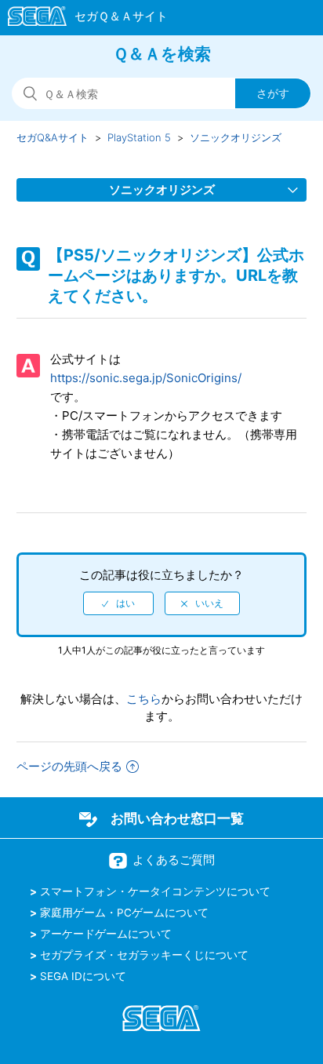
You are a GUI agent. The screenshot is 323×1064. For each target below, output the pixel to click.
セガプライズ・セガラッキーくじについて (144, 955)
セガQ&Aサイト (52, 137)
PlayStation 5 (139, 137)
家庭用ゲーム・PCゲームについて (124, 912)
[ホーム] (80, 18)
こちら (144, 698)
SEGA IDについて (83, 976)
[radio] (118, 603)
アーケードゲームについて (106, 933)
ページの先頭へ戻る (69, 766)
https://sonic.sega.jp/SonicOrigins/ (145, 377)
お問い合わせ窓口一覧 (177, 818)
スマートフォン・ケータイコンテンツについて (155, 891)
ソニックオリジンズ (235, 137)
